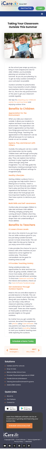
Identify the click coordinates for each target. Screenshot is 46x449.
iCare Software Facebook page (23, 283)
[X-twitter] (14, 445)
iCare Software (27, 324)
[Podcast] (28, 445)
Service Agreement (34, 439)
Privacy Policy (18, 441)
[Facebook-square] (9, 445)
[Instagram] (24, 445)
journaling (26, 328)
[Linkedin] (19, 445)
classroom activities (26, 278)
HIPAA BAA (28, 441)
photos (14, 324)
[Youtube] (4, 445)
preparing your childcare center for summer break (22, 101)
